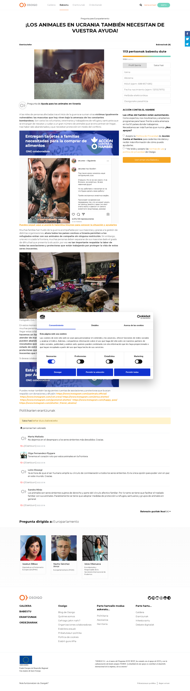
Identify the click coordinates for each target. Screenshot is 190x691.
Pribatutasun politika (70, 633)
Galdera (51, 5)
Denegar (58, 372)
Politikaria (102, 616)
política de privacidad (134, 152)
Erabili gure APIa (67, 641)
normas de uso (156, 149)
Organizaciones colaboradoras (74, 625)
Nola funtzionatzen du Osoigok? (34, 683)
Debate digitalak (145, 625)
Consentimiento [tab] (56, 325)
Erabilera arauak (67, 629)
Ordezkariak (95, 5)
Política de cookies (68, 637)
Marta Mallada (36, 436)
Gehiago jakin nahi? (69, 620)
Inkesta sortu (143, 620)
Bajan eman (164, 683)
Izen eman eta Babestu (147, 160)
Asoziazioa (102, 620)
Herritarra (102, 624)
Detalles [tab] (95, 325)
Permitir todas (132, 372)
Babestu (64, 5)
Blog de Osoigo (66, 612)
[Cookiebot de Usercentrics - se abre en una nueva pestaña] (139, 317)
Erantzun (30, 446)
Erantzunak (79, 5)
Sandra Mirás (35, 490)
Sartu (163, 5)
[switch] (80, 361)
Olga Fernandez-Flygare (41, 453)
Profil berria (135, 65)
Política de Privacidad (147, 136)
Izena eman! (150, 5)
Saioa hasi (159, 65)
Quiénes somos (66, 616)
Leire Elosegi (35, 470)
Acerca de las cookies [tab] (134, 325)
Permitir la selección (95, 372)
